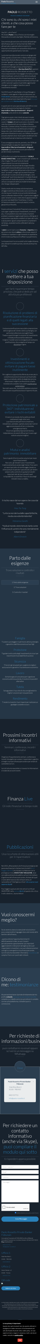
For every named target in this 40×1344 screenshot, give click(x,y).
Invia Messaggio (21, 1219)
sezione (19, 891)
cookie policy (19, 1335)
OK (20, 1340)
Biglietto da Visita (10, 1288)
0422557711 (6, 1275)
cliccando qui (33, 953)
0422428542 (6, 1262)
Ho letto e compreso (27, 1213)
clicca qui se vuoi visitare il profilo (24, 997)
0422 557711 (7, 1245)
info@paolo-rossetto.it (17, 1098)
